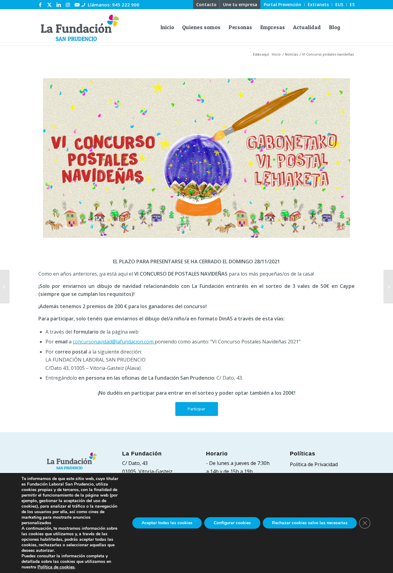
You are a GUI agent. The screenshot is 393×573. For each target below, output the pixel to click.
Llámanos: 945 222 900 (113, 5)
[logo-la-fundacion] (79, 27)
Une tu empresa (240, 4)
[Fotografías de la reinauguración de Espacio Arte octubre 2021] (5, 287)
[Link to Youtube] (77, 4)
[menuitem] (206, 4)
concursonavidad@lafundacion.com (114, 341)
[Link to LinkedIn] (58, 4)
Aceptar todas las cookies (167, 523)
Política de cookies (56, 567)
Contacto (206, 4)
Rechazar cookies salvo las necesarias (310, 523)
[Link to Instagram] (67, 4)
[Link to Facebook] (40, 4)
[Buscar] (349, 27)
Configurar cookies (232, 523)
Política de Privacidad (314, 464)
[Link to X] (49, 4)
